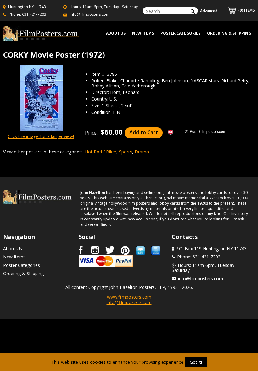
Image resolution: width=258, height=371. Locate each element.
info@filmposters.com (89, 14)
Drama (142, 152)
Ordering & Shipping (229, 33)
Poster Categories (180, 33)
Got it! (196, 362)
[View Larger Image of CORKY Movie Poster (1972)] (41, 98)
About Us (12, 249)
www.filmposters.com (129, 297)
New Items (143, 33)
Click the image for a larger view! (41, 136)
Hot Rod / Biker (100, 152)
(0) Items (246, 10)
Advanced (208, 11)
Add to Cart (143, 132)
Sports (125, 152)
